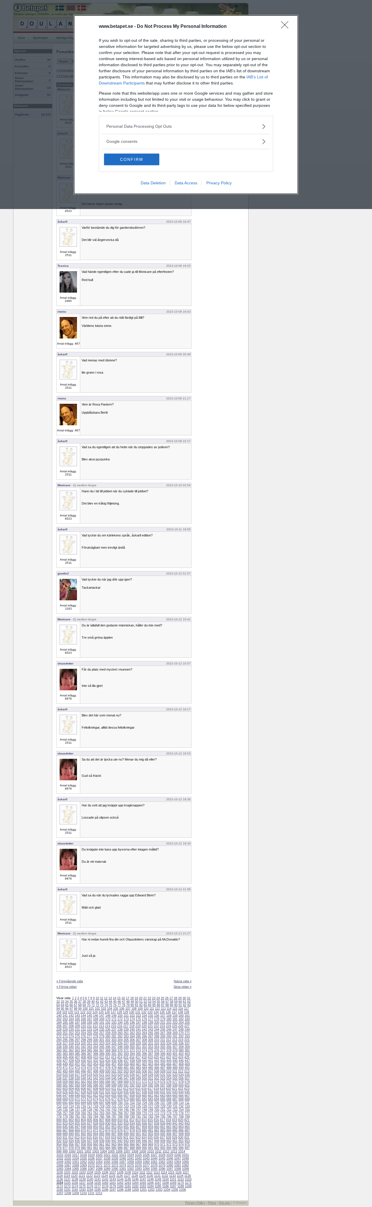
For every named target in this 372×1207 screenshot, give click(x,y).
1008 (134, 1151)
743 (114, 1109)
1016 (67, 1154)
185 (65, 1022)
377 (162, 1050)
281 (114, 1036)
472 (71, 1067)
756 (59, 1113)
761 (89, 1113)
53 (149, 1001)
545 (114, 1078)
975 (187, 1144)
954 (59, 1144)
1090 (114, 1168)
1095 (154, 1168)
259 (114, 1033)
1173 (67, 1186)
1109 (127, 1172)
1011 (158, 1151)
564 (95, 1081)
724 (132, 1106)
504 (132, 1071)
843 (187, 1123)
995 (175, 1148)
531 (162, 1074)
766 (120, 1113)
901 (138, 1134)
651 (89, 1095)
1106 (105, 1172)
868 (71, 1130)
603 (65, 1088)
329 (138, 1043)
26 (167, 998)
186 (71, 1022)
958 (83, 1144)
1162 (120, 1182)
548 (132, 1078)
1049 (59, 1161)
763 (101, 1113)
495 (77, 1071)
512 (180, 1071)
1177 (97, 1186)
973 (175, 1144)
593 (138, 1085)
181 (175, 1019)
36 (75, 1001)
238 (120, 1029)
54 (154, 1001)
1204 (166, 1189)
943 (126, 1141)
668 (59, 1099)
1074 (122, 1165)
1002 (87, 1151)
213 (101, 1026)
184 (59, 1022)
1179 (112, 1186)
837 (150, 1123)
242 (144, 1029)
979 (77, 1148)
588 (107, 1085)
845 (65, 1127)
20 (140, 998)
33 (62, 1001)
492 (59, 1071)
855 (126, 1127)
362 (71, 1050)
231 (77, 1029)
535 (187, 1074)
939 (101, 1141)
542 (95, 1078)
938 (95, 1141)
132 (143, 1012)
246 (168, 1029)
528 (144, 1074)
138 (180, 1012)
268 (168, 1033)
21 (145, 998)
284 (132, 1036)
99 (80, 1008)
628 (83, 1092)
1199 (127, 1189)
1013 (173, 1151)
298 (83, 1040)
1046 (169, 1158)
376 (156, 1050)
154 (144, 1015)
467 (175, 1064)
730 (168, 1106)
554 (168, 1078)
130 (131, 1012)
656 (120, 1095)
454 (95, 1064)
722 (120, 1106)
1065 (185, 1161)
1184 (150, 1186)
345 (101, 1047)
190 (95, 1022)
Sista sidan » (183, 986)
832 (120, 1123)
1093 (138, 1168)
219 (138, 1026)
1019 (91, 1154)
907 (175, 1134)
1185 (158, 1186)
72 (97, 1005)
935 (77, 1141)
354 (156, 1047)
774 (168, 1113)
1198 (120, 1189)
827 (89, 1123)
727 (150, 1106)
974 (181, 1144)
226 (180, 1026)
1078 (154, 1165)
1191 (67, 1189)
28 (175, 998)
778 (59, 1116)
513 (186, 1071)
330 (144, 1043)
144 (83, 1015)
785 (101, 1116)
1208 (67, 1193)
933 (65, 1141)
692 (71, 1102)
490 (181, 1067)
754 (181, 1109)
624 (59, 1092)
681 (138, 1099)
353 (150, 1047)
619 (162, 1088)
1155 (67, 1182)
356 (168, 1047)
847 (77, 1127)
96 (67, 1008)
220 (144, 1026)
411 (101, 1057)
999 (65, 1151)
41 (97, 1001)
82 (141, 1005)
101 (91, 1008)
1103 (82, 1172)
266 (156, 1033)
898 (120, 1134)
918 (107, 1137)
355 (162, 1047)
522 (107, 1074)
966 (132, 1144)
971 (162, 1144)
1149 (158, 1179)
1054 (99, 1161)
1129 (142, 1175)
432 (95, 1060)
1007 (127, 1151)
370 (120, 1050)
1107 (112, 1172)
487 (162, 1067)
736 (71, 1109)
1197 (112, 1189)
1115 (171, 1172)
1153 (188, 1179)
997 (187, 1148)
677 (114, 1099)
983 (101, 1148)
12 (106, 998)
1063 (169, 1161)
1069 (83, 1165)
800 (59, 1120)
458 (120, 1064)
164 (71, 1019)
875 (114, 1130)
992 (156, 1148)
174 (132, 1019)
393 (126, 1053)
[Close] (286, 26)
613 (125, 1088)
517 (77, 1074)
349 (126, 1047)
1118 (59, 1175)
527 (138, 1074)
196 (132, 1022)
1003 (95, 1151)
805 (89, 1120)
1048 (185, 1158)
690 (59, 1102)
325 (114, 1043)
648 (71, 1095)
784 (95, 1116)
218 (132, 1026)
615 (138, 1088)
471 (65, 1067)
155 (150, 1015)
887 (187, 1130)
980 (83, 1148)
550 (144, 1078)
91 (180, 1005)
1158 (90, 1182)
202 (168, 1022)
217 (125, 1026)
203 (175, 1022)
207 (65, 1026)
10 (97, 998)
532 (168, 1074)
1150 (165, 1179)
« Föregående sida (69, 981)
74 (106, 1005)
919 (113, 1137)
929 (174, 1137)
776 (181, 1113)
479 (114, 1067)
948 (156, 1141)
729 (162, 1106)
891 (77, 1134)
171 (114, 1019)
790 (132, 1116)
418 (144, 1057)
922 (132, 1137)
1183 (143, 1186)
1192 (74, 1189)
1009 (142, 1151)
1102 (74, 1172)
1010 (150, 1151)
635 (126, 1092)
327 (126, 1043)
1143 (112, 1179)
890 (71, 1134)
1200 (135, 1189)
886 (181, 1130)
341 (77, 1047)
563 (89, 1081)
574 (156, 1081)
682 (144, 1099)
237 (114, 1029)
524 (120, 1074)
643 (175, 1092)
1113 (156, 1172)
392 (120, 1053)
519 (89, 1074)
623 (186, 1088)
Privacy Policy (219, 183)
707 (162, 1102)
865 (187, 1127)
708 (168, 1102)
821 (186, 1120)
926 (156, 1137)
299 (89, 1040)
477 (101, 1067)
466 (168, 1064)
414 (119, 1057)
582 (71, 1085)
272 (59, 1036)
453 (89, 1064)
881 (150, 1130)
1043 (146, 1158)
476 (95, 1067)
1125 (112, 1175)
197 (138, 1022)
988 (132, 1148)
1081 (177, 1165)
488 (168, 1067)
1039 (114, 1158)
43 (106, 1001)
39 (88, 1001)
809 (114, 1120)
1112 (149, 1172)
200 (156, 1022)
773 (162, 1113)
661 (150, 1095)
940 (107, 1141)
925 (150, 1137)
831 (114, 1123)
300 (95, 1040)
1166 (150, 1182)
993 (162, 1148)
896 (107, 1134)
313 (174, 1040)
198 (144, 1022)
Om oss (224, 1202)
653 (101, 1095)
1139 (82, 1179)
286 (144, 1036)
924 (144, 1137)
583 (77, 1085)
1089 (106, 1168)
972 (168, 1144)
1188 (180, 1186)
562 (83, 1081)
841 (175, 1123)
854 (120, 1127)
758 (71, 1113)
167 (89, 1019)
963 (114, 1144)
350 (132, 1047)
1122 (89, 1175)
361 (65, 1050)
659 (138, 1095)
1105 (97, 1172)
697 (101, 1102)
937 (89, 1141)
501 (114, 1071)
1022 (114, 1154)
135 (162, 1012)
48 (128, 1001)
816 (156, 1120)
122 (82, 1012)
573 (150, 1081)
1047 (177, 1158)
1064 (177, 1161)
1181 (127, 1186)
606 (83, 1088)
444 (168, 1060)
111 (151, 1008)
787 (114, 1116)
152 (132, 1015)
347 (114, 1047)
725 (138, 1106)
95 (62, 1008)
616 (144, 1088)
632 (107, 1092)
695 (89, 1102)
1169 (173, 1182)
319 (77, 1043)
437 (126, 1060)
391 (114, 1053)
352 (144, 1047)
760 (83, 1113)
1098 (177, 1168)
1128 (134, 1175)
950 (168, 1141)
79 (128, 1005)
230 (71, 1029)
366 (95, 1050)
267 (162, 1033)
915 (89, 1137)
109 (140, 1008)
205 (187, 1022)
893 (89, 1134)
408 (83, 1057)
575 (162, 1081)
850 (95, 1127)
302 (107, 1040)
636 (132, 1092)
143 (77, 1015)
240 (132, 1029)
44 (110, 1001)
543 (101, 1078)
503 (126, 1071)
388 (95, 1053)
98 (75, 1008)
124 (95, 1012)
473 (77, 1067)
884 (168, 1130)
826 (83, 1123)
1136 (59, 1179)
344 (95, 1047)
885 (175, 1130)
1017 (75, 1154)
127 (113, 1012)
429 (77, 1060)
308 (144, 1040)
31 (188, 998)
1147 (143, 1179)
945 (138, 1141)
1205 (174, 1189)
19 (136, 998)
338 (59, 1047)
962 (107, 1144)
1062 (161, 1161)
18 (132, 998)
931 (186, 1137)
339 (65, 1047)
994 (168, 1148)
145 (89, 1015)
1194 (90, 1189)
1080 (169, 1165)
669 (65, 1099)
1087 (91, 1168)
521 (101, 1074)
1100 (59, 1172)
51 (141, 1001)
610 (107, 1088)
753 (175, 1109)
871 (89, 1130)
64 (62, 1005)
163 (65, 1019)
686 (168, 1099)
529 (150, 1074)
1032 (59, 1158)
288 (156, 1036)
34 (67, 1001)
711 (187, 1102)
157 (162, 1015)
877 (126, 1130)
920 (119, 1137)
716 (83, 1106)
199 (150, 1022)
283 (126, 1036)
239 (126, 1029)
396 (144, 1053)
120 (70, 1012)
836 (144, 1123)
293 (187, 1036)
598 (168, 1085)
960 (95, 1144)
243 (150, 1029)
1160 (105, 1182)
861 (162, 1127)
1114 (164, 1172)
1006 (119, 1151)
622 (180, 1088)
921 (125, 1137)
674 (95, 1099)
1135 (187, 1175)
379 (175, 1050)
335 (175, 1043)
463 (150, 1064)
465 (162, 1064)
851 (101, 1127)
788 (120, 1116)
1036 (91, 1158)
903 (150, 1134)
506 (144, 1071)
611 (113, 1088)
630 (95, 1092)
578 (181, 1081)
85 (154, 1005)
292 (181, 1036)
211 (89, 1026)
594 (144, 1085)
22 (149, 998)
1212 (98, 1193)
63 (58, 1005)
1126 (119, 1175)
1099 (185, 1168)
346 (107, 1047)
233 (89, 1029)
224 (168, 1026)
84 (149, 1005)
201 (162, 1022)
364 (83, 1050)
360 (59, 1050)
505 (138, 1071)
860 (156, 1127)
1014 (181, 1151)
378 (168, 1050)
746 (132, 1109)
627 (77, 1092)
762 (95, 1113)
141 (65, 1015)
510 (168, 1071)
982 (95, 1148)
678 (120, 1099)
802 (71, 1120)
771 (150, 1113)
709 (175, 1102)
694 (83, 1102)
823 (65, 1123)
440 (144, 1060)
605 (77, 1088)
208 (71, 1026)
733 (187, 1106)
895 (101, 1134)
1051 (75, 1161)
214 (107, 1026)
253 (77, 1033)
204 (181, 1022)
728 (156, 1106)
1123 (97, 1175)
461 (138, 1064)
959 (89, 1144)
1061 (154, 1161)
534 (181, 1074)
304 (120, 1040)
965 (126, 1144)
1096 (161, 1168)
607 (89, 1088)
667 (187, 1095)
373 (138, 1050)
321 (89, 1043)
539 (77, 1078)
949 (162, 1141)
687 (175, 1099)
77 (119, 1005)
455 (101, 1064)
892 (83, 1134)
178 (156, 1019)
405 (65, 1057)
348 (120, 1047)
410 (95, 1057)
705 (150, 1102)
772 (156, 1113)
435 (114, 1060)
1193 (82, 1189)
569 (126, 1081)
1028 (161, 1154)
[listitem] (186, 126)
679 (126, 1099)
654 (107, 1095)
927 (162, 1137)
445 (175, 1060)
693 (77, 1102)
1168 (165, 1182)
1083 (59, 1168)
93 (189, 1005)
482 (132, 1067)
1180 (120, 1186)
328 (132, 1043)
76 (115, 1005)
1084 (67, 1168)
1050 (67, 1161)
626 (71, 1092)
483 (138, 1067)
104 (109, 1008)
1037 (99, 1158)
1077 (146, 1165)
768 (132, 1113)
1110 (135, 1172)
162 (59, 1019)
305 (126, 1040)
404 (59, 1057)
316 (59, 1043)
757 (65, 1113)
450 (71, 1064)
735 (65, 1109)
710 (181, 1102)
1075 (130, 1165)
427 (65, 1060)
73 (101, 1005)
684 (156, 1099)
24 (158, 998)
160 (181, 1015)
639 (150, 1092)
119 (64, 1012)
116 (180, 1008)
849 (89, 1127)
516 (71, 1074)
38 (84, 1001)
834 (132, 1123)
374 (144, 1050)
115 (174, 1008)
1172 (59, 1186)
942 (120, 1141)
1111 (142, 1172)
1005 (111, 1151)
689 (187, 1099)
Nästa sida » (183, 981)
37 (80, 1001)
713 (65, 1106)
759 (77, 1113)
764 (107, 1113)
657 (126, 1095)
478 (107, 1067)
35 (71, 1001)
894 (95, 1134)
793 (150, 1116)
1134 (180, 1175)
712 (59, 1106)
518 (83, 1074)
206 (59, 1026)
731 (175, 1106)
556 (181, 1078)
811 (126, 1120)
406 (71, 1057)
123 (89, 1012)
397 (150, 1053)
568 (120, 1081)
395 (138, 1053)
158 (168, 1015)
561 (77, 1081)
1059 (138, 1161)
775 (175, 1113)
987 (126, 1148)
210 (83, 1026)
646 (59, 1095)
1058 (130, 1161)
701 (126, 1102)
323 (101, 1043)
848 (83, 1127)
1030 (177, 1154)
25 (162, 998)
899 (126, 1134)
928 (168, 1137)
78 (123, 1005)
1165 (143, 1182)
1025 (138, 1154)
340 (71, 1047)
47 (123, 1001)
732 (181, 1106)
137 (174, 1012)
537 (65, 1078)
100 (85, 1008)
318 (71, 1043)
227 (186, 1026)
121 (76, 1012)
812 (132, 1120)
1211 (91, 1193)
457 (114, 1064)
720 (107, 1106)
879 (138, 1130)
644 (181, 1092)
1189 (188, 1186)
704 (144, 1102)
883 (162, 1130)
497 (89, 1071)
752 (168, 1109)
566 (107, 1081)
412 (107, 1057)
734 (59, 1109)
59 (176, 1001)
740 (95, 1109)
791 (138, 1116)
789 (126, 1116)
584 (83, 1085)
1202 (151, 1189)
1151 (173, 1179)
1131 (157, 1175)
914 (83, 1137)
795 (162, 1116)
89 (171, 1005)
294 (59, 1040)
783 (89, 1116)
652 (95, 1095)
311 (162, 1040)
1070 (91, 1165)
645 (187, 1092)
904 (156, 1134)
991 (150, 1148)
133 (150, 1012)
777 (187, 1113)
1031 (185, 1154)
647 (65, 1095)
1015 (59, 1154)
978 (71, 1148)
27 (171, 998)
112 (157, 1008)
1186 (165, 1186)
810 (120, 1120)
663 (162, 1095)
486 (156, 1067)
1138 (74, 1179)
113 (163, 1008)
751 (162, 1109)
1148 (150, 1179)
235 (101, 1029)
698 (107, 1102)
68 (80, 1005)
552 (156, 1078)
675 (101, 1099)
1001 (79, 1151)
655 (114, 1095)
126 (107, 1012)
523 (114, 1074)
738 (83, 1109)
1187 (173, 1186)
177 (150, 1019)
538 (71, 1078)
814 (144, 1120)
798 (181, 1116)
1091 (122, 1168)
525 (126, 1074)
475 (89, 1067)
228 (59, 1029)
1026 (146, 1154)
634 (120, 1092)
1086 (83, 1168)
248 (181, 1029)
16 (123, 998)
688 (181, 1099)
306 (132, 1040)
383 (65, 1053)
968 (144, 1144)
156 (156, 1015)
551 (150, 1078)
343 (89, 1047)
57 (167, 1001)
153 (138, 1015)
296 (71, 1040)
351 (138, 1047)
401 (175, 1053)
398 (156, 1053)
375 (150, 1050)
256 (95, 1033)
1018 (83, 1154)
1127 (127, 1175)
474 (83, 1067)
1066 (59, 1165)
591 (126, 1085)
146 (95, 1015)
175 (138, 1019)
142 (71, 1015)
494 (71, 1071)
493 (65, 1071)
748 (144, 1109)
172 (120, 1019)
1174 (74, 1186)
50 (136, 1001)
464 (156, 1064)
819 (174, 1120)
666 (181, 1095)
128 (119, 1012)
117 (186, 1008)
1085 (75, 1168)
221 (150, 1026)
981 (89, 1148)
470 (59, 1067)
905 (162, 1134)
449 (65, 1064)
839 (162, 1123)
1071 (99, 1165)
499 (101, 1071)
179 (162, 1019)
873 (101, 1130)
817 (162, 1120)
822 (59, 1123)
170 (107, 1019)
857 (138, 1127)
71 (93, 1005)
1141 (97, 1179)
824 (71, 1123)
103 (103, 1008)
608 (95, 1088)
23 (153, 998)
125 (101, 1012)
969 (150, 1144)
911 (64, 1137)
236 (107, 1029)
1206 (182, 1189)
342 (83, 1047)
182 (181, 1019)
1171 (188, 1182)
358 (181, 1047)
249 (187, 1029)
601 (187, 1085)
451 (77, 1064)
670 (71, 1099)
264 (144, 1033)
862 (168, 1127)
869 (77, 1130)
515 (65, 1074)
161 (187, 1015)
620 (168, 1088)
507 (150, 1071)
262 (132, 1033)
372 (132, 1050)
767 (126, 1113)
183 (187, 1019)
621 (174, 1088)
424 (180, 1057)
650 (83, 1095)
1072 (106, 1165)
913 (77, 1137)
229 (65, 1029)
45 (115, 1001)
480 (120, 1067)
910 (59, 1137)
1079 (161, 1165)
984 (107, 1148)
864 (181, 1127)
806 (95, 1120)
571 (138, 1081)
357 (175, 1047)
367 (101, 1050)
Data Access (186, 183)
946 (144, 1141)
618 (156, 1088)
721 (114, 1106)
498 (95, 1071)
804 (83, 1120)
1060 (146, 1161)
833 (126, 1123)
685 (162, 1099)
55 (158, 1001)
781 (77, 1116)
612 (119, 1088)
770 (144, 1113)
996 (181, 1148)
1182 (135, 1186)
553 (162, 1078)
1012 (165, 1151)
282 (120, 1036)
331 (150, 1043)
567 (114, 1081)
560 (71, 1081)
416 (132, 1057)
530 (156, 1074)
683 (150, 1099)
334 (168, 1043)
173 (126, 1019)
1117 (186, 1172)
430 (83, 1060)
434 (107, 1060)
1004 (103, 1151)
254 (83, 1033)
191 (101, 1022)
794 (156, 1116)
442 (156, 1060)
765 (114, 1113)
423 (174, 1057)
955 (65, 1144)
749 (150, 1109)
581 (65, 1085)
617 (150, 1088)
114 (169, 1008)
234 (95, 1029)
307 (138, 1040)
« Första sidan (66, 986)
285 (138, 1036)
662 (156, 1095)
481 (126, 1067)
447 (187, 1060)
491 (187, 1067)
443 (162, 1060)
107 (127, 1008)
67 (75, 1005)
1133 (172, 1175)
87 (162, 1005)
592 (132, 1085)
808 (107, 1120)
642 (168, 1092)
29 (180, 998)
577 (175, 1081)
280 (107, 1036)
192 (107, 1022)
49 (132, 1001)
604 (71, 1088)
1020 (99, 1154)
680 (132, 1099)
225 (174, 1026)
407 (77, 1057)
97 (71, 1008)
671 (77, 1099)
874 (107, 1130)
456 (107, 1064)
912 (71, 1137)
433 (101, 1060)
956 (71, 1144)
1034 (75, 1158)
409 (89, 1057)
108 (134, 1008)
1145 (127, 1179)
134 (156, 1012)
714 (71, 1106)
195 (126, 1022)
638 (144, 1092)
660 (144, 1095)
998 (59, 1151)
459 (126, 1064)
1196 (105, 1189)
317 (65, 1043)
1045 (161, 1158)
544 (107, 1078)
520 (95, 1074)
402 (181, 1053)
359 (187, 1047)
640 (156, 1092)
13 (110, 998)
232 (83, 1029)
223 (162, 1026)
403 (187, 1053)
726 (144, 1106)
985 (114, 1148)
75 (110, 1005)
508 (156, 1071)
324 (107, 1043)
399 (162, 1053)
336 (181, 1043)
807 (101, 1120)
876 (120, 1130)
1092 (130, 1168)
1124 (104, 1175)
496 (83, 1071)
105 (115, 1008)
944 (132, 1141)
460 (132, 1064)
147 (101, 1015)
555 (175, 1078)
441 (150, 1060)
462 (144, 1064)
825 (77, 1123)
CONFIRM (131, 159)
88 (167, 1005)
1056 (114, 1161)
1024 (130, 1154)
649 (77, 1095)
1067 (67, 1165)
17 (127, 998)
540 (83, 1078)
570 (132, 1081)
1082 (185, 1165)
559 (65, 1081)
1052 (83, 1161)
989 (138, 1148)
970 (156, 1144)
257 (101, 1033)
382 (59, 1053)
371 (126, 1050)
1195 (97, 1189)
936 (83, 1141)
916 (95, 1137)
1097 (169, 1168)
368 (107, 1050)
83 (145, 1005)
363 (77, 1050)
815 (150, 1120)
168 (95, 1019)
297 (77, 1040)
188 (83, 1022)
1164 (135, 1182)
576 (168, 1081)
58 (171, 1001)
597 (162, 1085)
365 (89, 1050)
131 (137, 1012)
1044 (154, 1158)
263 (138, 1033)
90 (176, 1005)
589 (114, 1085)
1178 (105, 1186)
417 (138, 1057)
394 (132, 1053)
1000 (72, 1151)
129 (125, 1012)
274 (71, 1036)
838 (156, 1123)
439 (138, 1060)
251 (65, 1033)
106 (121, 1008)
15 (119, 998)
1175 (82, 1186)
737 (77, 1109)
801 (65, 1120)
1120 (74, 1175)
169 (101, 1019)
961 (101, 1144)
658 (132, 1095)
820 (180, 1120)
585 (89, 1085)
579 (187, 1081)
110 (146, 1008)
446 (181, 1060)
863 (175, 1127)
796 (168, 1116)
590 (120, 1085)
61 (184, 1001)
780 (71, 1116)
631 (101, 1092)
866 (59, 1130)
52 (145, 1001)
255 (89, 1033)
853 (114, 1127)
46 (119, 1001)
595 (150, 1085)
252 (71, 1033)
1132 (165, 1175)
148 (107, 1015)
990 (144, 1148)
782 (83, 1116)
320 (83, 1043)
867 (65, 1130)
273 (65, 1036)
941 (114, 1141)
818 (168, 1120)
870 (83, 1130)
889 (65, 1134)
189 (89, 1022)
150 (120, 1015)
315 (186, 1040)
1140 (90, 1179)
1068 (75, 1165)
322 (95, 1043)
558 (59, 1081)
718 (95, 1106)
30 (184, 998)
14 (114, 998)
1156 (74, 1182)
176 (144, 1019)
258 (107, 1033)
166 (83, 1019)
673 (89, 1099)
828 (95, 1123)
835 (138, 1123)
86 (158, 1005)
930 (180, 1137)
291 (175, 1036)
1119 (67, 1175)
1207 (59, 1193)
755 (187, 1109)
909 (187, 1134)
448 (59, 1064)
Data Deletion (153, 183)
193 (114, 1022)
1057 (122, 1161)
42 (101, 1001)
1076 (138, 1165)
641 (162, 1092)
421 (162, 1057)
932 (59, 1141)
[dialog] (186, 104)
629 (89, 1092)
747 (138, 1109)
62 (189, 1001)
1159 (97, 1182)
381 (187, 1050)
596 (156, 1085)
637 (138, 1092)
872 (95, 1130)
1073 (114, 1165)
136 (168, 1012)
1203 (158, 1189)
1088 (99, 1168)
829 (101, 1123)
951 (175, 1141)
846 (71, 1127)
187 (77, 1022)
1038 (106, 1158)
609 (101, 1088)
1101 (67, 1172)
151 (126, 1015)
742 (107, 1109)
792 (144, 1116)
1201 (143, 1189)
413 (113, 1057)
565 (101, 1081)
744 (120, 1109)
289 (162, 1036)
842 (181, 1123)
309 (150, 1040)
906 (168, 1134)
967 (138, 1144)
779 (65, 1116)
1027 (154, 1154)
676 (107, 1099)
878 (132, 1130)
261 (126, 1033)
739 (89, 1109)
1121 (81, 1175)
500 (107, 1071)
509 (162, 1071)
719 (101, 1106)
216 (119, 1026)
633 (114, 1092)
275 (77, 1036)
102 (97, 1008)
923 (138, 1137)
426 (59, 1060)
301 (101, 1040)
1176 (90, 1186)
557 (187, 1078)
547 (126, 1078)
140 (59, 1015)
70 (88, 1005)
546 (120, 1078)
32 (58, 1001)
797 (175, 1116)
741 (101, 1109)
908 (181, 1134)
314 (180, 1040)
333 (162, 1043)
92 (184, 1005)
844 (59, 1127)
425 (186, 1057)
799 (187, 1116)
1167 (158, 1182)
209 (77, 1026)
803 (77, 1120)
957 (77, 1144)
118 (58, 1012)
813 (138, 1120)
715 (77, 1106)
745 (126, 1109)
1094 (146, 1168)
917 (101, 1137)
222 (156, 1026)
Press (212, 1202)
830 (107, 1123)
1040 (122, 1158)
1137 (67, 1179)
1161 (112, 1182)
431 (89, 1060)
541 (89, 1078)
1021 (106, 1154)
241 (138, 1029)
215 (113, 1026)
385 (77, 1053)
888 (59, 1134)
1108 (120, 1172)
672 (83, 1099)
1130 (149, 1175)
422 (168, 1057)
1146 (135, 1179)
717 (89, 1106)
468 (181, 1064)
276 (83, 1036)
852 (107, 1127)
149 (114, 1015)
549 (138, 1078)
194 (120, 1022)
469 (187, 1064)
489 (175, 1067)
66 (71, 1005)
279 (101, 1036)
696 (95, 1102)
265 (150, 1033)
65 (67, 1005)
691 (65, 1102)
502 (120, 1071)
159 (175, 1015)
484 (144, 1067)
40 (93, 1001)
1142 (105, 1179)
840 (168, 1123)
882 (156, 1130)
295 (65, 1040)
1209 (75, 1193)
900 (132, 1134)
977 (65, 1148)
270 (181, 1033)
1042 (138, 1158)
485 (150, 1067)
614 (132, 1088)
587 (101, 1085)
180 (168, 1019)
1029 (169, 1154)
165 (77, 1019)
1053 (91, 1161)
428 (71, 1060)
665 (175, 1095)
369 (114, 1050)
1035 (83, 1158)
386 (83, 1053)
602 (59, 1088)
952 (181, 1141)
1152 (180, 1179)
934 (71, 1141)
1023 (122, 1154)
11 (101, 998)
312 (168, 1040)
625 (65, 1092)
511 (174, 1071)
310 (156, 1040)
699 (114, 1102)
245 (162, 1029)
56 (162, 1001)
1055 (106, 1161)
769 (138, 1113)
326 (120, 1043)
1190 (59, 1189)
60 (180, 1001)
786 (107, 1116)
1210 (83, 1193)
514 (59, 1074)
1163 (127, 1182)
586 (95, 1085)
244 (156, 1029)
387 (89, 1053)
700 (120, 1102)
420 (156, 1057)
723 (126, 1106)
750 (156, 1109)
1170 (180, 1182)
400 (168, 1053)
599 (175, 1085)
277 (89, 1036)
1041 (130, 1158)
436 (120, 1060)
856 (132, 1127)
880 (144, 1130)
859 (150, 1127)
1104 (90, 1172)
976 (59, 1148)
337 (187, 1043)
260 (120, 1033)
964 (120, 1144)
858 (144, 1127)
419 (150, 1057)
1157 (82, 1182)
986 (120, 1148)
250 (59, 1033)
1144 (120, 1179)
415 (125, 1057)
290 (168, 1036)
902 (144, 1134)
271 (187, 1033)
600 (181, 1085)
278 (95, 1036)
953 (187, 1141)
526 (132, 1074)
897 (114, 1134)
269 (175, 1033)
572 (144, 1081)
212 (95, 1026)
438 (132, 1060)
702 (132, 1102)
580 (59, 1085)
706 (156, 1102)
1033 (67, 1158)
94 (58, 1008)
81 (136, 1005)
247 (175, 1029)
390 (107, 1053)
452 (83, 1064)
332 (156, 1043)
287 (150, 1036)
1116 (178, 1172)
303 (114, 1040)
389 (101, 1053)
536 (59, 1078)
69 (84, 1005)
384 (71, 1053)
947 (150, 1141)
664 (168, 1095)
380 (181, 1050)
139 (186, 1012)
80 (132, 1005)
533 (175, 1074)
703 (138, 1102)
